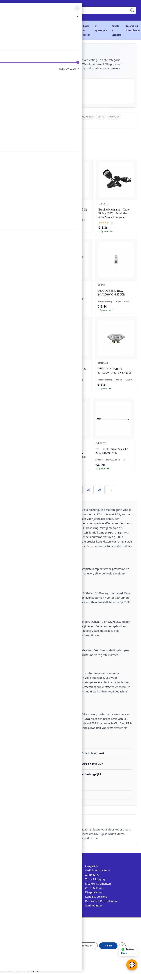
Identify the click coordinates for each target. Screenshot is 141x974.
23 (100, 490)
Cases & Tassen (94, 888)
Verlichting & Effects (97, 870)
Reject (108, 945)
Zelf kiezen (85, 945)
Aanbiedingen (94, 905)
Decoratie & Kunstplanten (101, 901)
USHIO (114, 116)
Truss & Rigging (95, 879)
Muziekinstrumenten (98, 883)
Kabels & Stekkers (96, 896)
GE (101, 116)
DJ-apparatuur (94, 892)
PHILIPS (86, 116)
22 (89, 490)
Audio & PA (92, 875)
